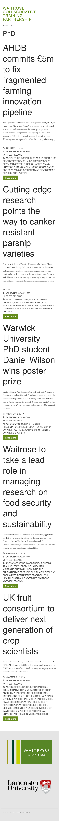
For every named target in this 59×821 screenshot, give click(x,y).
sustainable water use (24, 578)
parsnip (18, 302)
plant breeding (11, 701)
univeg (31, 707)
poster (36, 423)
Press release (14, 154)
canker (18, 299)
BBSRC (9, 299)
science (29, 305)
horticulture (32, 696)
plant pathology (30, 701)
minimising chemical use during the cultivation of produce (23, 571)
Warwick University (14, 432)
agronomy (11, 563)
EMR (45, 693)
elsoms (33, 299)
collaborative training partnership (23, 690)
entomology (10, 696)
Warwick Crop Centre (29, 308)
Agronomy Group (15, 423)
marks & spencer (12, 699)
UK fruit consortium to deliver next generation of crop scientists (28, 624)
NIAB (25, 699)
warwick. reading (13, 581)
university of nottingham (30, 710)
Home (5, 25)
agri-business (13, 687)
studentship (19, 707)
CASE (25, 299)
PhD (5, 173)
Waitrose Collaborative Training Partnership (20, 13)
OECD (35, 167)
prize (22, 426)
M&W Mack (47, 696)
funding (28, 164)
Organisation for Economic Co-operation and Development (29, 168)
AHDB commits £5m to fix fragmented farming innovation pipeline (28, 79)
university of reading (15, 713)
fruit (21, 696)
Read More (10, 177)
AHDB (29, 161)
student (31, 426)
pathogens (30, 302)
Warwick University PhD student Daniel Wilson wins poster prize (29, 354)
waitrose (19, 429)
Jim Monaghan (23, 167)
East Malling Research (29, 693)
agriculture (13, 158)
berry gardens (38, 687)
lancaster (38, 566)
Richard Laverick (17, 173)
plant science (24, 704)
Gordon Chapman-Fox (18, 151)
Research (18, 305)
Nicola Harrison (37, 699)
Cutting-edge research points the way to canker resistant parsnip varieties (29, 221)
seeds (38, 305)
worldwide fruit (38, 713)
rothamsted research (30, 575)
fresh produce (22, 566)
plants (40, 572)
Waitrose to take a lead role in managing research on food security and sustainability (27, 486)
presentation (10, 426)
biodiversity (33, 563)
